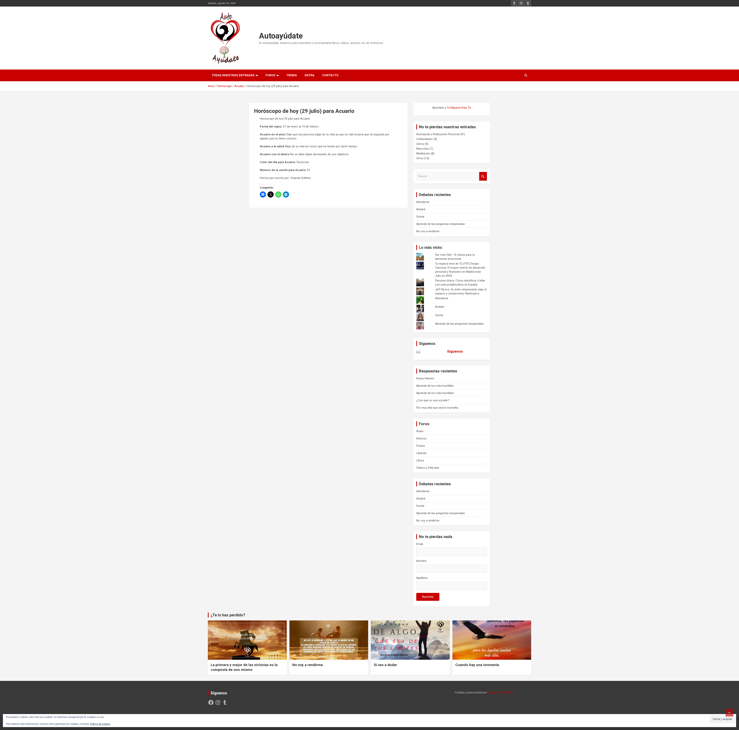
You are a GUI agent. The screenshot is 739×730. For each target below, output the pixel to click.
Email (419, 544)
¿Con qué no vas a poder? (432, 400)
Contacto (330, 75)
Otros (419, 158)
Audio (420, 431)
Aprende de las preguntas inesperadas (440, 224)
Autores (421, 438)
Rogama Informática (501, 692)
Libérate (421, 453)
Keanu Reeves (425, 378)
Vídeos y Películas (427, 467)
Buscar (483, 176)
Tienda (291, 75)
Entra (309, 75)
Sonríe (420, 216)
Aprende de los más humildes (435, 385)
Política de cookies (100, 724)
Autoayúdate (281, 35)
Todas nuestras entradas (233, 75)
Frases (420, 446)
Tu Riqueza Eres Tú (459, 107)
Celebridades (424, 139)
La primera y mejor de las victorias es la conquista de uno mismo (244, 667)
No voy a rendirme (427, 231)
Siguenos (427, 343)
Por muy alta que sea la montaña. (437, 407)
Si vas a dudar (385, 665)
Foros (270, 75)
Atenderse (422, 202)
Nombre (421, 561)
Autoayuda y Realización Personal (437, 134)
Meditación (423, 153)
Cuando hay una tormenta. (477, 665)
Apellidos (422, 578)
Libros (420, 144)
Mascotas (422, 148)
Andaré (420, 209)
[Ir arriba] (729, 713)
